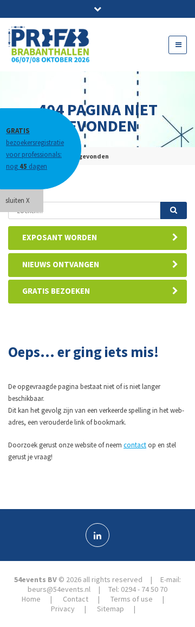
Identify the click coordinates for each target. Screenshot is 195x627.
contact (134, 445)
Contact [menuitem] (75, 599)
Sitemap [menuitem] (110, 608)
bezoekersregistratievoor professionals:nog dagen (35, 148)
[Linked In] (97, 535)
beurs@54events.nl (59, 589)
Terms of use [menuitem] (131, 599)
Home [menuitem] (31, 599)
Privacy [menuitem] (63, 608)
